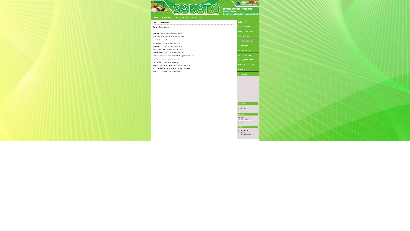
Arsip (200, 17)
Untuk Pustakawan (245, 134)
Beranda (156, 17)
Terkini (193, 17)
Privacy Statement (245, 60)
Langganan (243, 109)
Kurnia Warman (157, 46)
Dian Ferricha (157, 62)
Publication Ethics (245, 50)
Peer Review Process (246, 31)
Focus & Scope (244, 36)
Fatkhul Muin (157, 68)
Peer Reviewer (244, 27)
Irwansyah (156, 34)
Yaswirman (156, 43)
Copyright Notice (245, 55)
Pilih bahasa (241, 117)
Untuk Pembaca (244, 130)
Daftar (181, 17)
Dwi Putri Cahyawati (159, 65)
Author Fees (243, 45)
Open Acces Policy (245, 69)
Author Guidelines (245, 41)
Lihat (241, 107)
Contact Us (242, 74)
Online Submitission (246, 64)
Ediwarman (156, 52)
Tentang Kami (166, 17)
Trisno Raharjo (157, 56)
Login (175, 17)
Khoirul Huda (157, 49)
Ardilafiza (156, 59)
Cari (187, 17)
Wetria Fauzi (156, 72)
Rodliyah (155, 40)
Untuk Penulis (244, 132)
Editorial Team (244, 22)
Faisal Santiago (157, 37)
